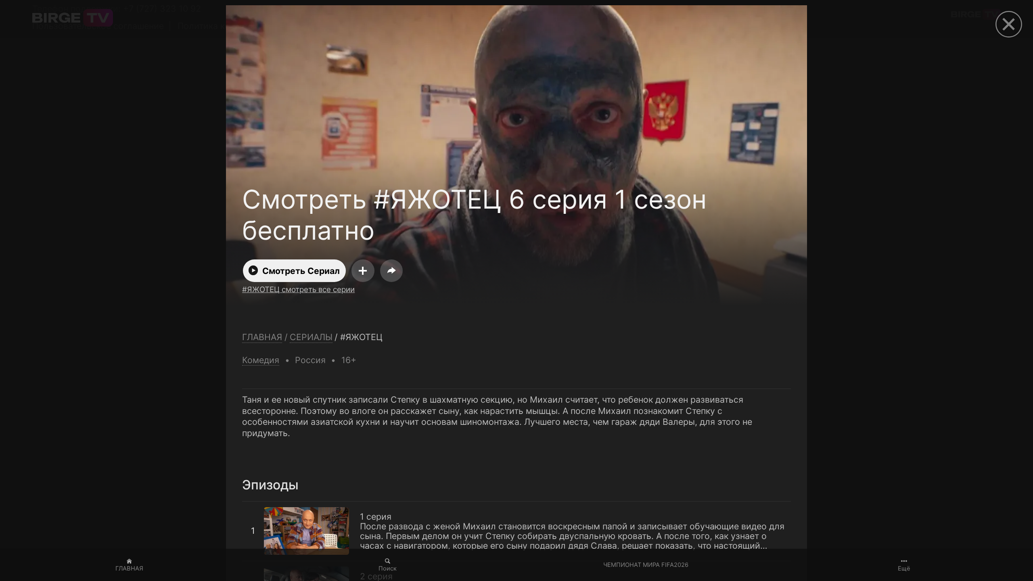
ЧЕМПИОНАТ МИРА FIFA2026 (645, 565)
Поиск (387, 568)
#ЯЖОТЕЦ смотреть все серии (298, 289)
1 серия (258, 507)
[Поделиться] (391, 270)
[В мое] (362, 270)
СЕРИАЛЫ (311, 337)
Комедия (260, 360)
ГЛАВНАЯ (129, 568)
